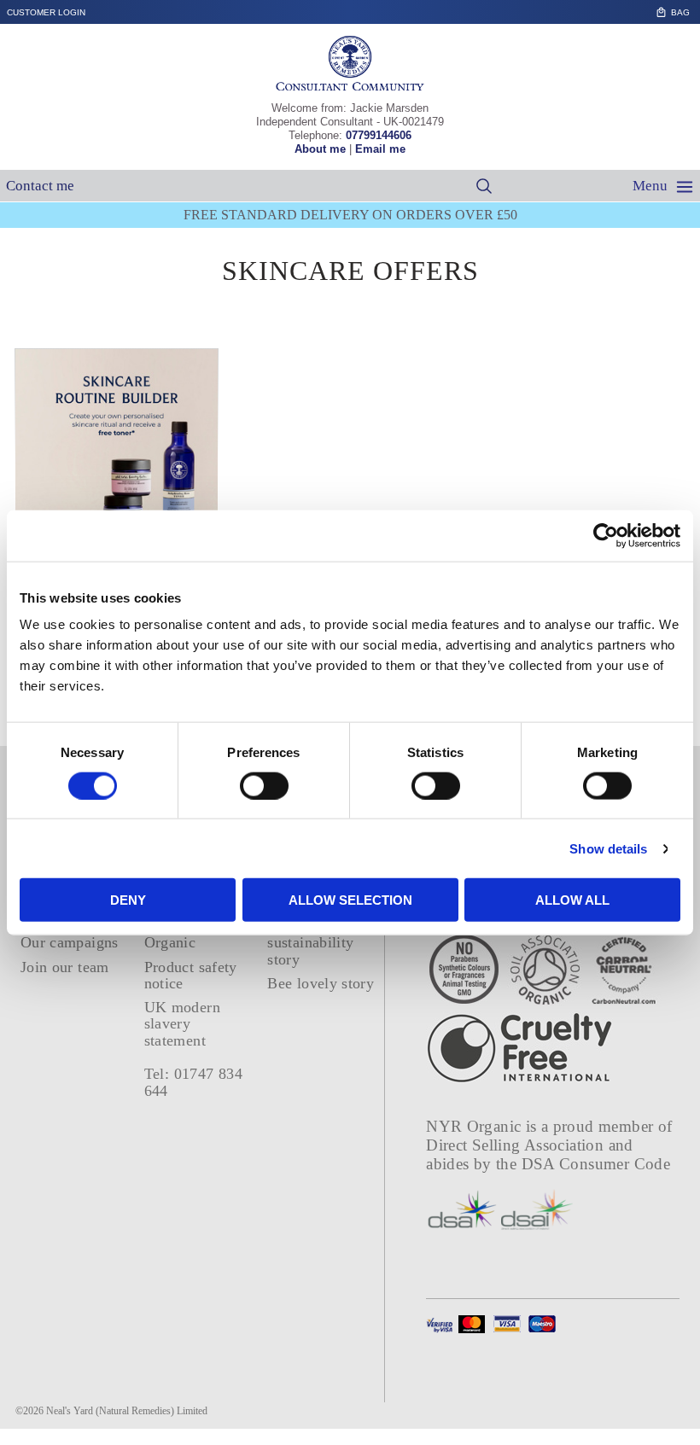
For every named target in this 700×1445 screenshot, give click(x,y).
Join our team (64, 967)
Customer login (46, 12)
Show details (608, 848)
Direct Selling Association (517, 1145)
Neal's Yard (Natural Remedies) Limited (126, 1411)
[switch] (264, 785)
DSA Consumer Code (596, 1164)
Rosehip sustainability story (310, 943)
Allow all (572, 900)
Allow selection (350, 900)
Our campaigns (69, 942)
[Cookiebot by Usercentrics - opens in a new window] (605, 535)
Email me (380, 149)
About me (320, 149)
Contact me (40, 186)
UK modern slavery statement (182, 1024)
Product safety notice (190, 975)
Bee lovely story (320, 983)
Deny (128, 900)
